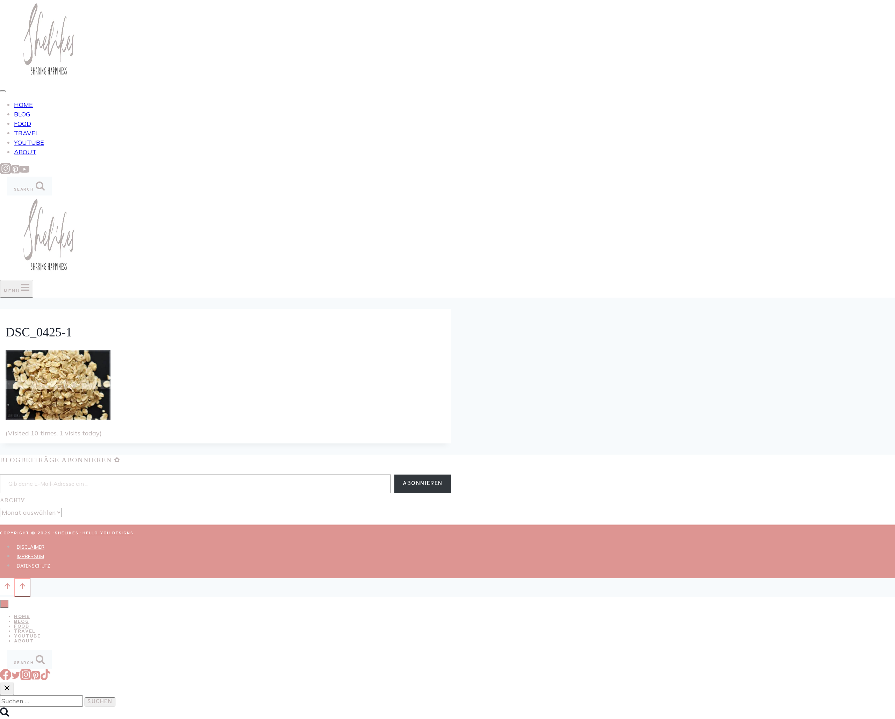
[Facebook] (5, 678)
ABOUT (25, 152)
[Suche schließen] (7, 689)
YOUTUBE (29, 142)
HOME (23, 105)
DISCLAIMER (30, 547)
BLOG (22, 114)
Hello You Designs (108, 533)
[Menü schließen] (4, 604)
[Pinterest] (15, 172)
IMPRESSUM (30, 556)
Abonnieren (423, 483)
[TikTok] (45, 678)
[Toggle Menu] (3, 91)
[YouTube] (24, 172)
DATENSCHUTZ (33, 566)
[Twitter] (15, 678)
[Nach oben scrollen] (7, 587)
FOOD (22, 124)
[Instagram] (5, 172)
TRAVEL (26, 133)
